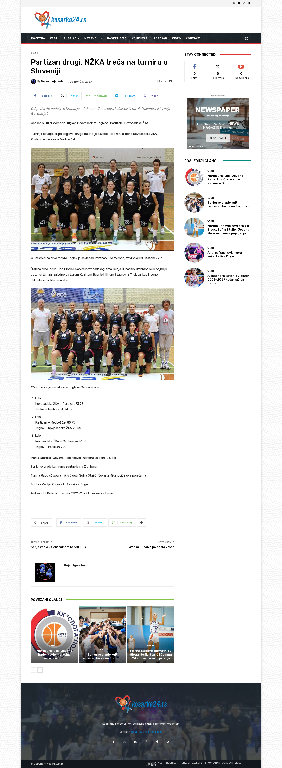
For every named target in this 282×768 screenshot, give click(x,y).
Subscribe (241, 64)
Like (194, 64)
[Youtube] (248, 3)
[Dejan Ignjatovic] (34, 81)
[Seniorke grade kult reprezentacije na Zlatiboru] (102, 634)
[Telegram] (238, 3)
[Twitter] (168, 742)
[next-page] (40, 670)
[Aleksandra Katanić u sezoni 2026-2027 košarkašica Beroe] (194, 278)
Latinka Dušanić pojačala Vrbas (150, 547)
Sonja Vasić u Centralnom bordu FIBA (58, 547)
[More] (141, 522)
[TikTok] (243, 3)
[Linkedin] (136, 742)
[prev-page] (33, 670)
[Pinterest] (146, 742)
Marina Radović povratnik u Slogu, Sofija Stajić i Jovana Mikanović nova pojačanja (88, 475)
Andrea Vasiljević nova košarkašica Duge (59, 484)
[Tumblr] (157, 742)
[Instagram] (233, 3)
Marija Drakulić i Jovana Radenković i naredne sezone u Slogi (73, 458)
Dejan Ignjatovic (52, 81)
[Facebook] (228, 3)
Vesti (35, 52)
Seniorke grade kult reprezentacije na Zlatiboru (64, 466)
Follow (218, 64)
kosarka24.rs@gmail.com (146, 731)
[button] (246, 38)
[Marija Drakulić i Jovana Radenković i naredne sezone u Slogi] (54, 634)
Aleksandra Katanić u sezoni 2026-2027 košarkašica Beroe (72, 493)
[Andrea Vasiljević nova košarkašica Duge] (194, 253)
